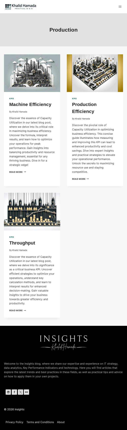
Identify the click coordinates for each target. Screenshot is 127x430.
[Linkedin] (8, 392)
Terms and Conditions (40, 422)
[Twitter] (20, 392)
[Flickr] (26, 392)
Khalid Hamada (19, 111)
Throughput (22, 242)
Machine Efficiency (30, 104)
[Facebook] (14, 392)
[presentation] (32, 73)
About (61, 422)
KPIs (11, 98)
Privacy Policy (14, 422)
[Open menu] (120, 6)
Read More (17, 172)
